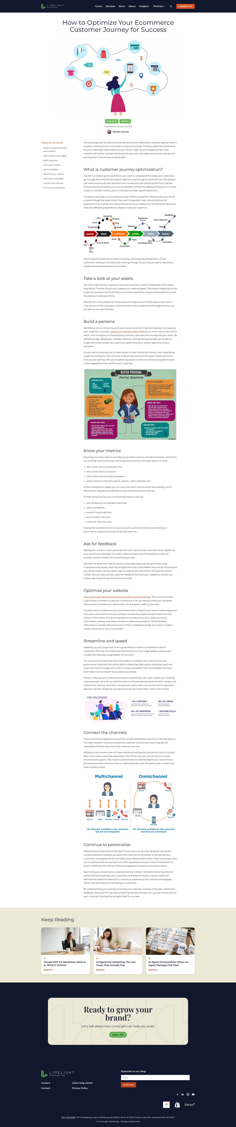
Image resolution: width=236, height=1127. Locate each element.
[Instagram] (187, 1094)
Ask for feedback (51, 169)
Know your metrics (51, 165)
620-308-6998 (68, 1117)
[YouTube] (193, 1094)
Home (98, 6)
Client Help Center (82, 1083)
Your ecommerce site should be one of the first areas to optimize (117, 597)
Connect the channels (53, 183)
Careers (45, 1083)
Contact (45, 1088)
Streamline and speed (53, 178)
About (132, 6)
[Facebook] (177, 1094)
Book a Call (118, 1035)
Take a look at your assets (54, 156)
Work (122, 6)
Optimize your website (53, 174)
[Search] (171, 6)
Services (110, 6)
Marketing (112, 121)
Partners (158, 6)
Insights (143, 6)
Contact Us (185, 6)
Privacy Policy (80, 1088)
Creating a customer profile (124, 331)
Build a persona (50, 160)
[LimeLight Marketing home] (52, 6)
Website (125, 121)
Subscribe (128, 1085)
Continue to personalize (54, 188)
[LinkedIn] (182, 1094)
